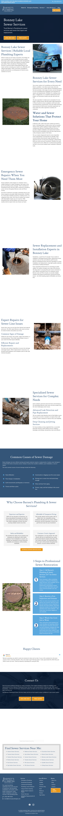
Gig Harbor (42, 795)
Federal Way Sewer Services (14, 757)
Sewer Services (25, 794)
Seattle (41, 782)
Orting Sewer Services (47, 765)
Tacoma (41, 784)
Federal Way (42, 786)
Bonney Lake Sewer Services (49, 757)
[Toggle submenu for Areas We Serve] (55, 7)
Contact (53, 784)
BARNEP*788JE (27, 810)
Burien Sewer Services (47, 754)
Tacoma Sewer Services (13, 754)
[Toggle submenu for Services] (44, 7)
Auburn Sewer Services (13, 751)
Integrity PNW (34, 813)
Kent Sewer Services (12, 762)
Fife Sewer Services (30, 762)
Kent (40, 788)
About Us (53, 780)
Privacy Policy (41, 811)
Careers (53, 786)
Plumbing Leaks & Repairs (27, 786)
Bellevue (41, 791)
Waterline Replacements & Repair (28, 797)
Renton (41, 793)
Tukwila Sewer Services (31, 760)
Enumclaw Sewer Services (48, 751)
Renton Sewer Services (13, 760)
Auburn (41, 780)
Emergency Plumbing (26, 780)
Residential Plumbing (26, 782)
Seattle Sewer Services (47, 762)
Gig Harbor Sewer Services (14, 765)
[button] (10, 38)
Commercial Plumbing (26, 784)
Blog (52, 782)
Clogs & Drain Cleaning (27, 788)
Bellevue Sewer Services (31, 751)
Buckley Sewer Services (48, 760)
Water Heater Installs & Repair (27, 791)
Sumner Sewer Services (30, 757)
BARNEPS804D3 (41, 810)
